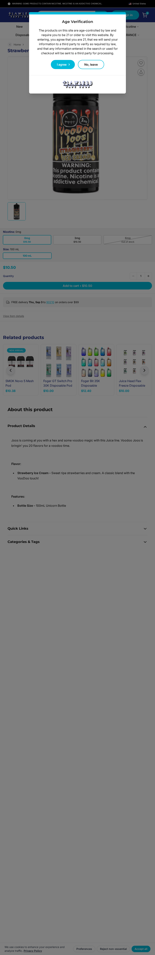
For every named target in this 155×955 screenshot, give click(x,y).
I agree (62, 64)
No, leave (91, 64)
